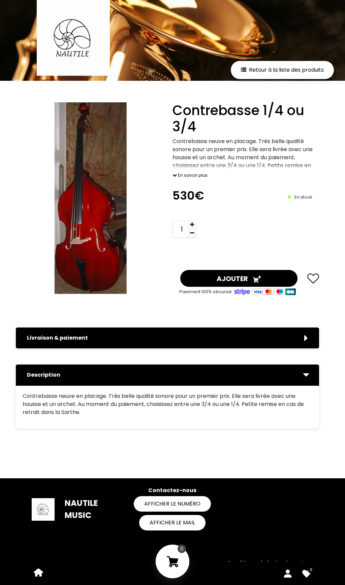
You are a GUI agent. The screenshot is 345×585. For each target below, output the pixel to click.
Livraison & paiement (57, 338)
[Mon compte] (288, 572)
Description (43, 375)
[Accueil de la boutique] (38, 572)
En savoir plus (192, 175)
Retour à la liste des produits (286, 70)
